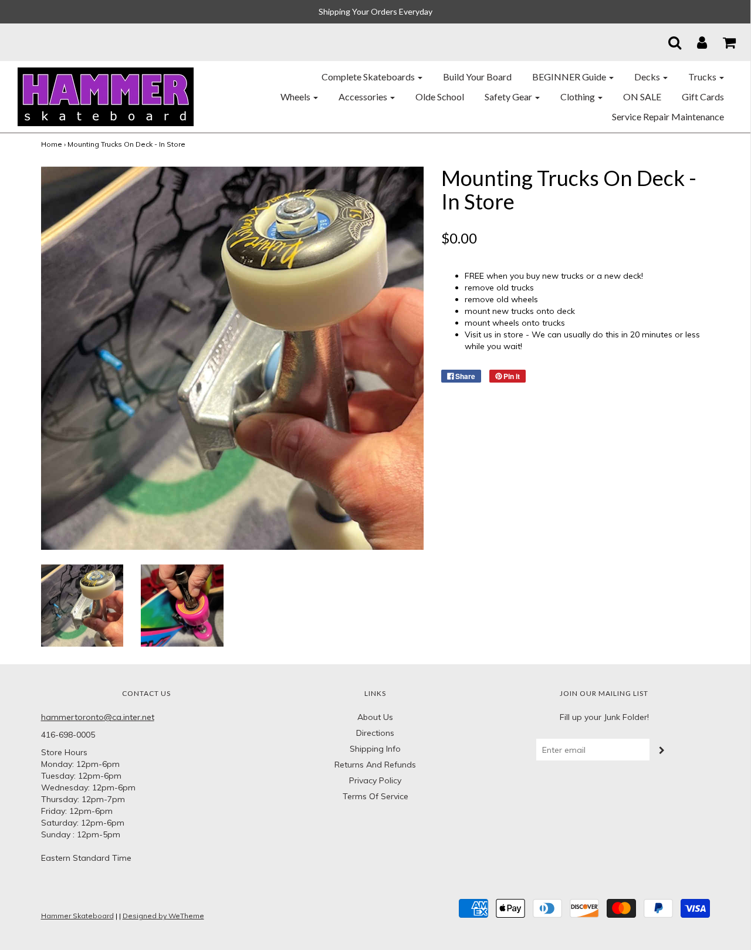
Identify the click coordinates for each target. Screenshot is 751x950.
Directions (375, 733)
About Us (375, 717)
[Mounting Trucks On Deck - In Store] (82, 604)
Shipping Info (375, 748)
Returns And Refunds (375, 764)
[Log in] (694, 42)
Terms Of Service (375, 796)
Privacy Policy (375, 780)
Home (51, 144)
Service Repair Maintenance (668, 116)
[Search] (667, 42)
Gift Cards (703, 96)
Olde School (439, 96)
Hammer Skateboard (77, 915)
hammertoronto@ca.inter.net (97, 717)
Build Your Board (477, 76)
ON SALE (642, 96)
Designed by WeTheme (163, 915)
